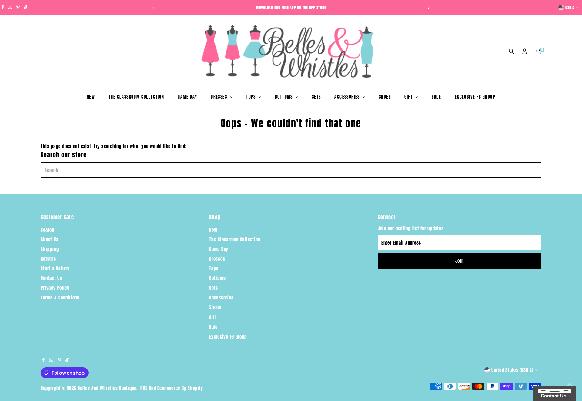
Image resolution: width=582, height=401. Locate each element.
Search (48, 229)
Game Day (187, 97)
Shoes (385, 97)
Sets (316, 97)
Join (459, 260)
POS (143, 388)
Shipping (50, 249)
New (91, 97)
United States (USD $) (512, 369)
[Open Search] (511, 51)
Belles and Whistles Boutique (107, 388)
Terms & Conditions (60, 297)
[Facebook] (2, 7)
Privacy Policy (55, 287)
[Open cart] (538, 51)
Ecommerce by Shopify (180, 388)
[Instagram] (10, 7)
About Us (49, 239)
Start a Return (55, 268)
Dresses (219, 97)
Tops (251, 97)
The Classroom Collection (136, 97)
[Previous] (153, 8)
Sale (436, 97)
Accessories (347, 97)
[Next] (428, 8)
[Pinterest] (18, 7)
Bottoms (284, 97)
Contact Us (51, 278)
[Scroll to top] (570, 384)
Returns (48, 258)
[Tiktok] (25, 7)
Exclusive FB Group (475, 97)
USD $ (569, 7)
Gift (409, 97)
